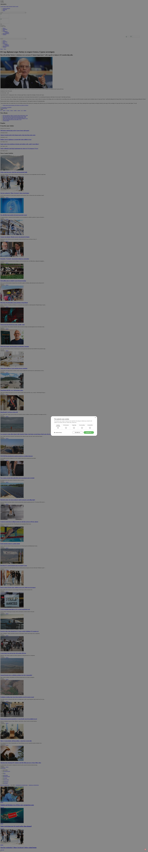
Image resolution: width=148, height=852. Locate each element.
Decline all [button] (77, 432)
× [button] (95, 417)
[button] (58, 432)
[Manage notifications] (145, 849)
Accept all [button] (88, 432)
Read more (74, 422)
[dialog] (74, 426)
